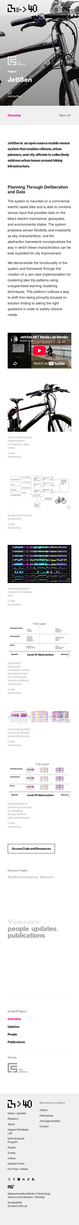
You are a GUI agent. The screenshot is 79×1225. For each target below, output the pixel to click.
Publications (16, 1042)
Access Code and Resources (31, 849)
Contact (44, 1126)
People (12, 1034)
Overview (14, 1019)
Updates (13, 1027)
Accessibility (15, 1202)
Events (11, 1153)
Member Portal (16, 1163)
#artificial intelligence (23, 877)
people (18, 928)
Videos (12, 1158)
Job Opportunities (50, 1121)
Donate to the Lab (17, 1206)
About (11, 1124)
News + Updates (17, 1113)
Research (13, 1118)
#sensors (47, 877)
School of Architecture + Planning (26, 1197)
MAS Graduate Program (16, 1140)
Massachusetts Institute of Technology (29, 1193)
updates (44, 928)
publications (26, 935)
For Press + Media (18, 1169)
